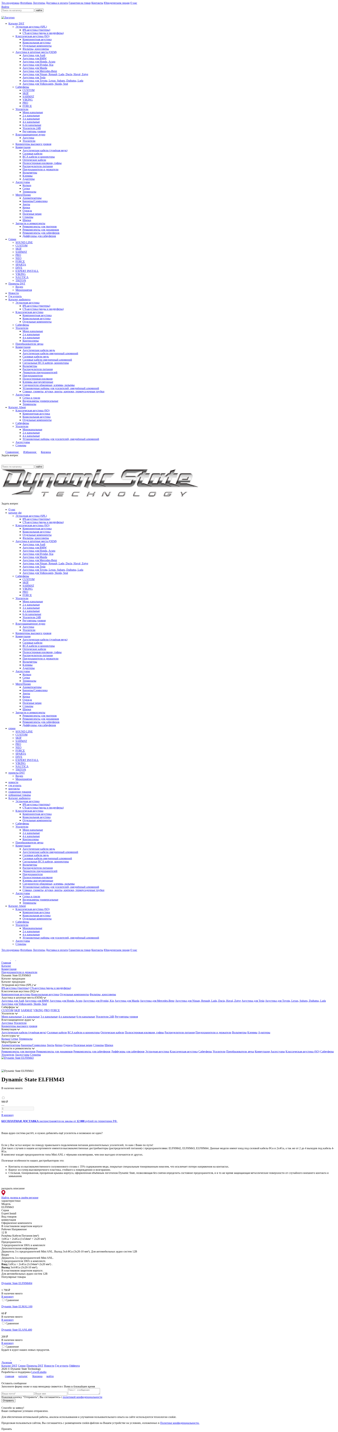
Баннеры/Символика (35, 201)
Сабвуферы (22, 86)
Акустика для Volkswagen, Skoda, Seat (45, 83)
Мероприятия (23, 289)
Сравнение (12, 452)
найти (39, 10)
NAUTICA (22, 277)
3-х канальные (31, 118)
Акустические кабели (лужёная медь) (45, 150)
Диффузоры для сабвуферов (39, 236)
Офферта (74, 1365)
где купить (14, 785)
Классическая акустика (29, 312)
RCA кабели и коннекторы (39, 156)
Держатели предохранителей (40, 372)
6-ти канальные (32, 125)
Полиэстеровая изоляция (37, 378)
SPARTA (20, 264)
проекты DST (16, 772)
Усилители (21, 109)
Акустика (28, 137)
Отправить (8, 1400)
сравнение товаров (19, 791)
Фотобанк (26, 2)
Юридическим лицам (117, 2)
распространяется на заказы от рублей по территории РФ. (59, 1121)
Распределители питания (38, 166)
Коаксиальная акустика (37, 42)
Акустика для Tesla (34, 77)
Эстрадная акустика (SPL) (31, 26)
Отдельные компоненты (37, 45)
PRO (25, 102)
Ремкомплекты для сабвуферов (41, 232)
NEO (18, 258)
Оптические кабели (34, 159)
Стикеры (28, 216)
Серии (12, 239)
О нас (133, 2)
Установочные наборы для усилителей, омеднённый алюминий (61, 388)
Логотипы (39, 2)
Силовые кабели (32, 153)
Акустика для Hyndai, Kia (38, 64)
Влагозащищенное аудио (30, 134)
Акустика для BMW (35, 58)
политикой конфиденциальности (82, 1397)
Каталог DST (16, 23)
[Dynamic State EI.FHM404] (169, 1280)
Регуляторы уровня (34, 131)
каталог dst (14, 512)
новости (13, 782)
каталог (23, 1376)
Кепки (26, 207)
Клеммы (28, 175)
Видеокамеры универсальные (40, 400)
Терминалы (29, 191)
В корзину (7, 1115)
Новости (13, 293)
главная (9, 1376)
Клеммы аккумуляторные (38, 381)
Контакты (97, 2)
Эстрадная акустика (27, 302)
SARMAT (28, 96)
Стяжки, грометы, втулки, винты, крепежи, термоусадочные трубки (63, 391)
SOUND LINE (24, 242)
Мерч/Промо (23, 194)
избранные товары (19, 794)
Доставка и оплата (57, 2)
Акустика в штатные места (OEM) (36, 52)
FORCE (27, 105)
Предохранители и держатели (40, 169)
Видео (19, 286)
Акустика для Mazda (35, 67)
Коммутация (22, 147)
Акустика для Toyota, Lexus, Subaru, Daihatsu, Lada (53, 80)
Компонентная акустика (37, 39)
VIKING (28, 99)
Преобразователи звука (29, 343)
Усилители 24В (32, 128)
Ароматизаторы (32, 197)
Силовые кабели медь (36, 356)
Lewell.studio (38, 1372)
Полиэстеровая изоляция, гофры (42, 163)
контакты (14, 788)
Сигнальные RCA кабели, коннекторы (46, 362)
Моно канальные (33, 112)
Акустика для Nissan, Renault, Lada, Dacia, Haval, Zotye (55, 74)
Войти (5, 6)
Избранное (30, 452)
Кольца (27, 185)
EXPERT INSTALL (27, 270)
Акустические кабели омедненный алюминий (50, 353)
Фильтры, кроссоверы (36, 48)
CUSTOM (29, 90)
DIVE (18, 267)
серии (11, 728)
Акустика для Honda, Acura (39, 61)
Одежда (27, 210)
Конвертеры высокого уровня (33, 144)
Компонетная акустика (36, 413)
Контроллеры (31, 340)
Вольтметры (30, 172)
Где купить (15, 296)
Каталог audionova (19, 299)
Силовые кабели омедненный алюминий (47, 359)
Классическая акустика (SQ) (32, 36)
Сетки (26, 188)
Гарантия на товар (80, 2)
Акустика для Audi (34, 55)
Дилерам (6, 1362)
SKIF (26, 93)
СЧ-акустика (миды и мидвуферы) (43, 33)
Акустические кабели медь (39, 350)
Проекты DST (16, 283)
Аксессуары (22, 182)
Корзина (46, 452)
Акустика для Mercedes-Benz (40, 71)
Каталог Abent (17, 407)
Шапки (27, 220)
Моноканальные (32, 429)
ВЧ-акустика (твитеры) (36, 29)
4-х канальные (31, 121)
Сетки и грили (31, 397)
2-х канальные (31, 115)
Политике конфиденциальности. (179, 1422)
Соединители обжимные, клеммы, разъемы (49, 385)
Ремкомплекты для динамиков (41, 229)
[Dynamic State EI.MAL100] (169, 1303)
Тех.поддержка (10, 2)
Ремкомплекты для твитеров (40, 226)
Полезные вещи (32, 213)
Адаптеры (29, 178)
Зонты (26, 204)
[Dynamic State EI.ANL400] (169, 1326)
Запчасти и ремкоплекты (30, 223)
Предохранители (33, 375)
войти (50, 1376)
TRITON (20, 280)
